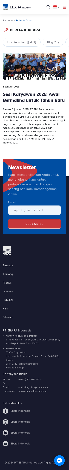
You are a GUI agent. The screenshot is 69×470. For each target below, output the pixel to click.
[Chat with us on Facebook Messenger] (59, 460)
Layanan (8, 291)
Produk (7, 282)
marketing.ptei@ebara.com (33, 387)
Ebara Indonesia (20, 410)
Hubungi (8, 299)
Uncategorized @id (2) (21, 42)
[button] (56, 7)
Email (12, 202)
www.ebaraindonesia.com (32, 391)
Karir (5, 308)
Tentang (8, 273)
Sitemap (8, 317)
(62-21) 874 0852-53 (29, 379)
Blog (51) (53, 42)
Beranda (8, 20)
